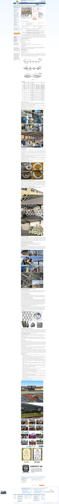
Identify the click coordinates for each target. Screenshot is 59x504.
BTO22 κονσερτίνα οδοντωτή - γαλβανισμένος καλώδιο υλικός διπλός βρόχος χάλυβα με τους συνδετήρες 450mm (20, 496)
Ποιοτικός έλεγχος (33, 3)
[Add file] (45, 503)
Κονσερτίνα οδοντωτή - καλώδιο (22, 5)
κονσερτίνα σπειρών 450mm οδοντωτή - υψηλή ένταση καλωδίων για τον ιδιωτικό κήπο (20, 499)
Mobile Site (43, 499)
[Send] (57, 503)
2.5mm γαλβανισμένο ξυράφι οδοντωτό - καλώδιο (28, 497)
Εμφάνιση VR (20, 3)
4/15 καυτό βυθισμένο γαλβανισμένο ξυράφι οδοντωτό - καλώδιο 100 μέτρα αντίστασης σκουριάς (37, 498)
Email (45, 1)
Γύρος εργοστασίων (29, 3)
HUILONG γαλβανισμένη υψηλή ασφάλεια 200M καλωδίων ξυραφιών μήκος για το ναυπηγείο (37, 500)
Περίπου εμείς (24, 3)
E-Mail (42, 497)
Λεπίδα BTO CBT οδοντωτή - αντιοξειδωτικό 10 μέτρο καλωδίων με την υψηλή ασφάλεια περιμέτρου (20, 501)
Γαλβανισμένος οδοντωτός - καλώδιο (37, 494)
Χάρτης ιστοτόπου (43, 498)
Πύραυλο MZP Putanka (16, 12)
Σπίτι (14, 3)
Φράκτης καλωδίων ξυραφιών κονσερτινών (28, 494)
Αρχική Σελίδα (15, 5)
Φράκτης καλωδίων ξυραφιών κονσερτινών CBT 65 (28, 495)
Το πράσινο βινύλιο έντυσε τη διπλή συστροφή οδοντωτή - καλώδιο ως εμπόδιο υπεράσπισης (37, 496)
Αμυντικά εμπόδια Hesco (16, 27)
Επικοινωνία (17, 33)
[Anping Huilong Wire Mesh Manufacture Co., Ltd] (17, 1)
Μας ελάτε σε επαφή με (38, 3)
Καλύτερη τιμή (23, 18)
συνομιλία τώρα (42, 1)
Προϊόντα (17, 3)
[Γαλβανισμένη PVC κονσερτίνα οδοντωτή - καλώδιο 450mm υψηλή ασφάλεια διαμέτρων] (26, 11)
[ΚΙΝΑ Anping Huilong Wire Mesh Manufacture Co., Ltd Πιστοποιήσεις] (15, 41)
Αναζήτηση (38, 4)
